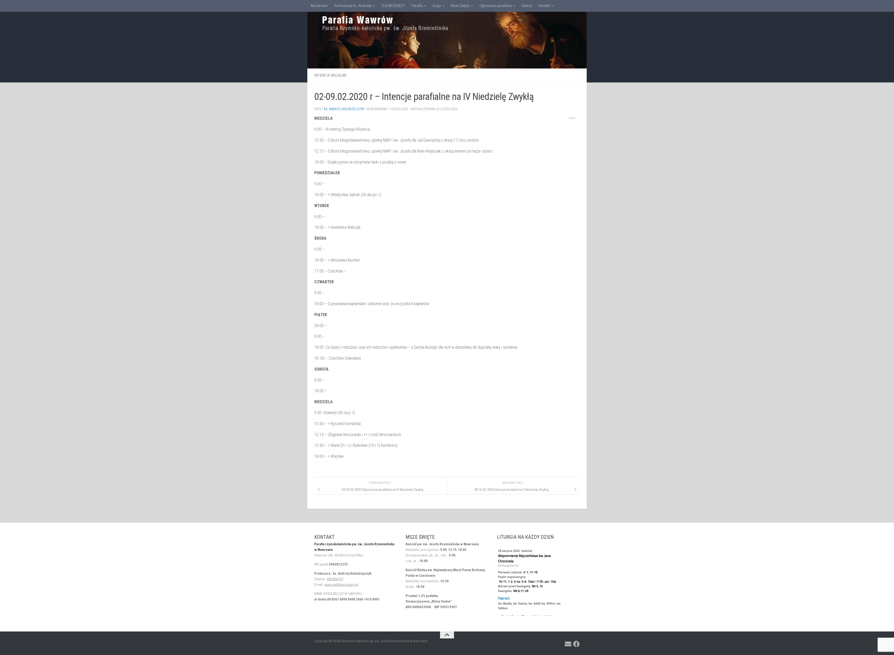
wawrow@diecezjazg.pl (341, 585)
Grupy (436, 5)
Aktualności (319, 5)
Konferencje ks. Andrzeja (353, 5)
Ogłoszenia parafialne (495, 5)
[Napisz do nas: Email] (568, 644)
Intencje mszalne (330, 75)
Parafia (417, 5)
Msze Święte (460, 5)
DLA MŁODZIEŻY (393, 5)
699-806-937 (335, 579)
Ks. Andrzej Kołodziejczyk (344, 109)
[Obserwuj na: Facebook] (576, 644)
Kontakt (544, 5)
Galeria (527, 5)
